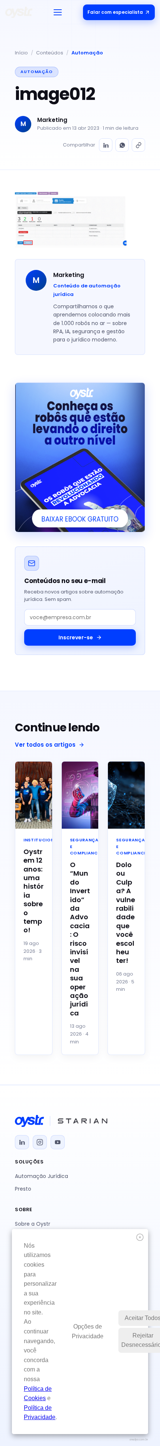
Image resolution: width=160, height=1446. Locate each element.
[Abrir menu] (57, 12)
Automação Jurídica (41, 1176)
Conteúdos (49, 52)
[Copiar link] (138, 145)
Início (21, 52)
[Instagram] (40, 1142)
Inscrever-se (75, 637)
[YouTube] (58, 1142)
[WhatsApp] (122, 145)
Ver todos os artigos (45, 745)
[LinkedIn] (105, 145)
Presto (23, 1189)
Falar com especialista (115, 12)
